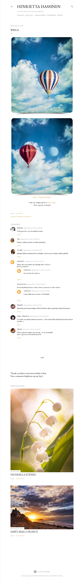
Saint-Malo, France (24, 531)
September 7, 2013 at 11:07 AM (34, 261)
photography (19, 216)
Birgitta (20, 305)
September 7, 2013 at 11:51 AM (36, 284)
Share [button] (12, 213)
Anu (18, 239)
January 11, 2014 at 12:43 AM (31, 329)
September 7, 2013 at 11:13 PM (41, 291)
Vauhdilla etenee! (23, 474)
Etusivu (20, 15)
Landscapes (40, 15)
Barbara (20, 228)
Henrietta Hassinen (38, 6)
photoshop (27, 216)
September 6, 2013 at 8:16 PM (30, 239)
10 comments (20, 535)
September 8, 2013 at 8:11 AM (33, 305)
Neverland (51, 203)
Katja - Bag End (23, 316)
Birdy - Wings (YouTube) (42, 197)
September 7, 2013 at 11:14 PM (41, 270)
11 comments (20, 478)
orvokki (20, 250)
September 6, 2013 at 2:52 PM (33, 228)
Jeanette (20, 261)
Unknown (27, 270)
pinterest (51, 15)
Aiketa (19, 329)
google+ (29, 15)
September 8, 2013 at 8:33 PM (39, 316)
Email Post (19, 213)
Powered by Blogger (43, 571)
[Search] (72, 6)
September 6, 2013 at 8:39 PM (32, 250)
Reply (19, 234)
